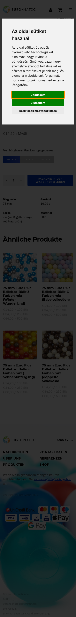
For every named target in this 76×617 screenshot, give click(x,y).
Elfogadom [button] (38, 94)
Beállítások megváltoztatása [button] (38, 110)
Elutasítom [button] (38, 102)
